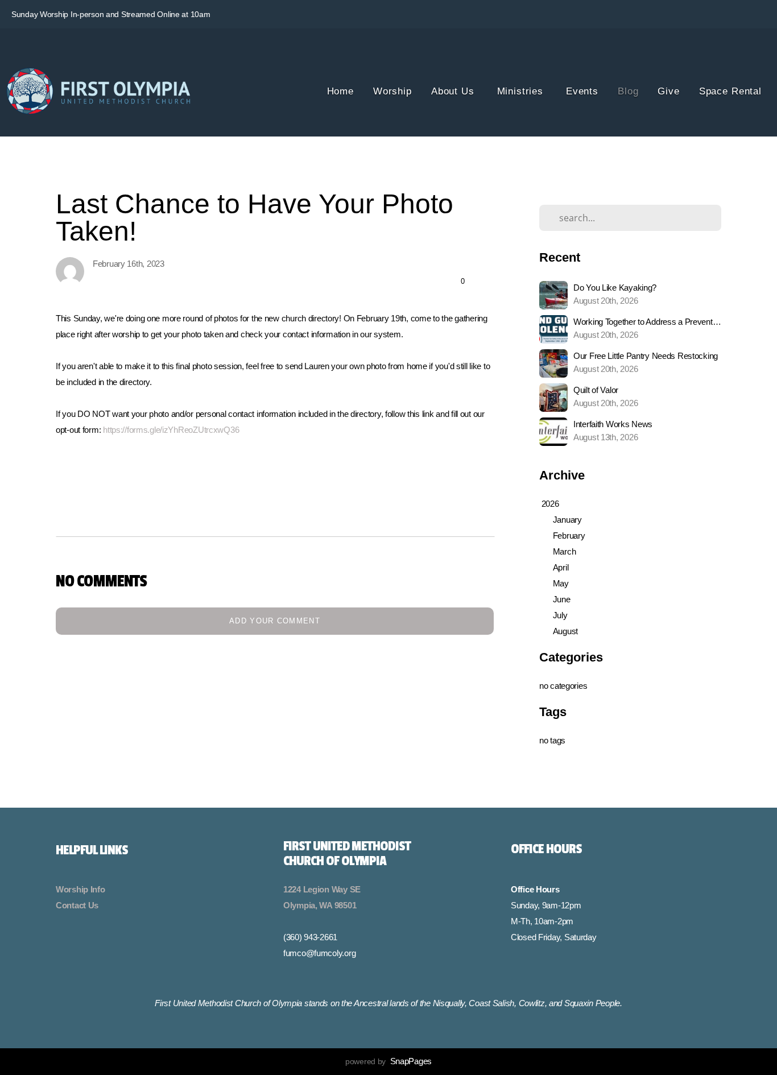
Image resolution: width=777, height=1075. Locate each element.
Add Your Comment (274, 621)
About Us (454, 91)
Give (668, 91)
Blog (628, 91)
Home (340, 91)
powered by (388, 1061)
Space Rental (730, 91)
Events (582, 91)
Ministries (522, 91)
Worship (392, 91)
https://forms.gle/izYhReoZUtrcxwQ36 (171, 430)
